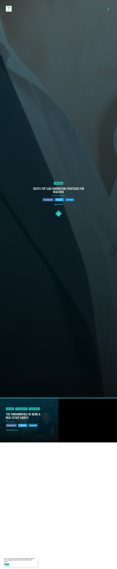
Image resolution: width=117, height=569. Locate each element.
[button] (108, 9)
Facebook (48, 200)
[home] (9, 9)
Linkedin (69, 200)
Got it (6, 564)
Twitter (59, 200)
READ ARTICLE (58, 204)
